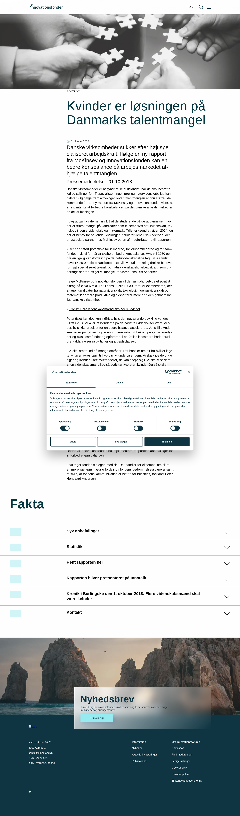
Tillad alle (167, 441)
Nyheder (137, 748)
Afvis (73, 441)
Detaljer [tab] (120, 382)
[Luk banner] (189, 372)
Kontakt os (178, 748)
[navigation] (190, 7)
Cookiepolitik (179, 767)
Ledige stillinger (181, 761)
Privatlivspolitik (180, 774)
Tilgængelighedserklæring (187, 780)
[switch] (101, 428)
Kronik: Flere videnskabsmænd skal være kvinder (104, 309)
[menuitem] (190, 7)
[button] (120, 532)
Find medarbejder (182, 754)
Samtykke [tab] (71, 382)
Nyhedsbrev (107, 699)
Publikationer (139, 761)
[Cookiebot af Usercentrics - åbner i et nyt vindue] (167, 371)
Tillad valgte (120, 441)
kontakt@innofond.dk (41, 753)
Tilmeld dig (97, 718)
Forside (73, 91)
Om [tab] (169, 382)
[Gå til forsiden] (46, 7)
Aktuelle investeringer (144, 754)
